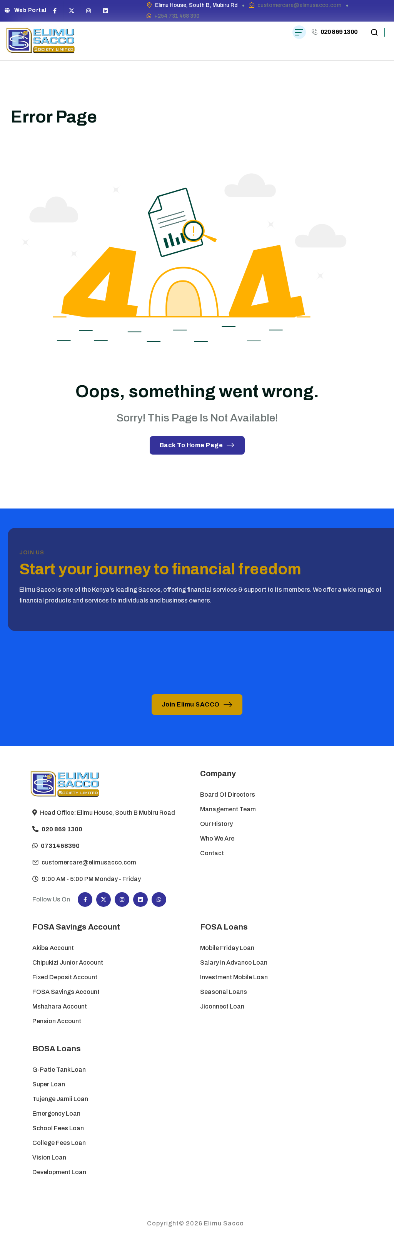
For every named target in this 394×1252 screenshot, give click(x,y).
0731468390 (60, 845)
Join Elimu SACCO (191, 704)
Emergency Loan (56, 1113)
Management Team (228, 809)
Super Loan (49, 1084)
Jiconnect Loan (222, 1006)
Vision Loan (49, 1157)
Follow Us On (51, 899)
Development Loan (59, 1172)
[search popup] (374, 32)
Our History (216, 824)
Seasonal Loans (223, 992)
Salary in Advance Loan (233, 962)
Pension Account (56, 1021)
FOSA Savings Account (66, 992)
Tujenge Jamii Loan (60, 1099)
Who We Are (217, 838)
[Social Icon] (55, 10)
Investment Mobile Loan (234, 977)
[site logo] (41, 40)
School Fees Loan (58, 1128)
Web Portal (30, 10)
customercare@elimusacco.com (299, 5)
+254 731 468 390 (176, 16)
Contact (212, 853)
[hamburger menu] (299, 32)
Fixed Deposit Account (64, 977)
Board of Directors (227, 794)
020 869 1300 (339, 32)
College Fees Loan (59, 1143)
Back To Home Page (191, 445)
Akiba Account (53, 948)
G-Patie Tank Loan (59, 1069)
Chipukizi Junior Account (67, 962)
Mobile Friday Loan (227, 948)
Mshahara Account (59, 1006)
